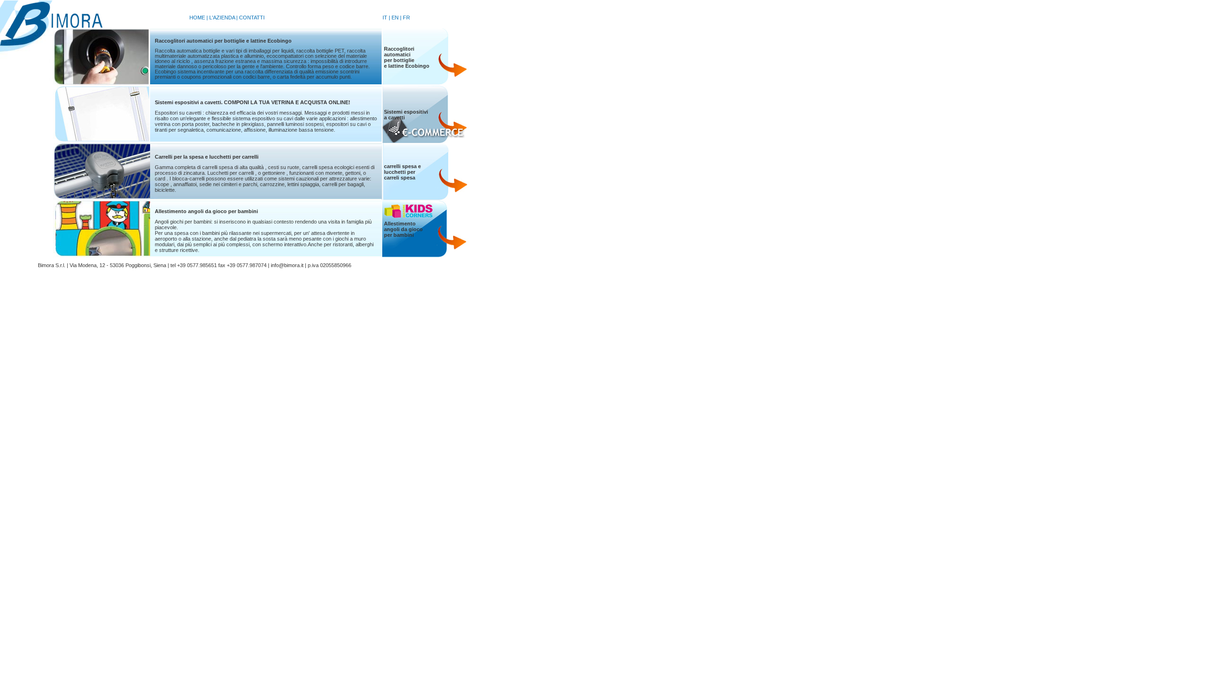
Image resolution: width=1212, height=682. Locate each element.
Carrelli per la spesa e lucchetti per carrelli (206, 157)
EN (395, 17)
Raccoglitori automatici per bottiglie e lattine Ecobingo (223, 41)
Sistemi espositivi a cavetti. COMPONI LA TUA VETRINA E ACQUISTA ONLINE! (252, 102)
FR (406, 17)
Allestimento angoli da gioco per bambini (206, 211)
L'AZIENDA (222, 17)
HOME (197, 17)
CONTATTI (252, 17)
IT (385, 17)
